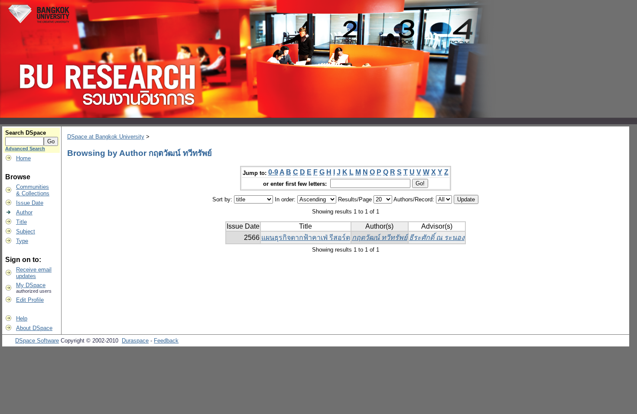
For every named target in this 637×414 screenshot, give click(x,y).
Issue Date (29, 203)
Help (21, 318)
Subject (25, 231)
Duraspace (135, 340)
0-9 (273, 172)
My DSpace (31, 285)
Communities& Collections (32, 190)
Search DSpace (25, 132)
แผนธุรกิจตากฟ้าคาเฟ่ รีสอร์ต (305, 237)
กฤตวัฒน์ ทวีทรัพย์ (379, 237)
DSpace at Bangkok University (105, 136)
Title (21, 222)
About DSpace (34, 328)
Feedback (166, 340)
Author (24, 212)
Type (22, 241)
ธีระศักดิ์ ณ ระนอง (437, 237)
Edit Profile (30, 300)
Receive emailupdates (34, 272)
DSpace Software (37, 340)
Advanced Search (25, 148)
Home (23, 158)
